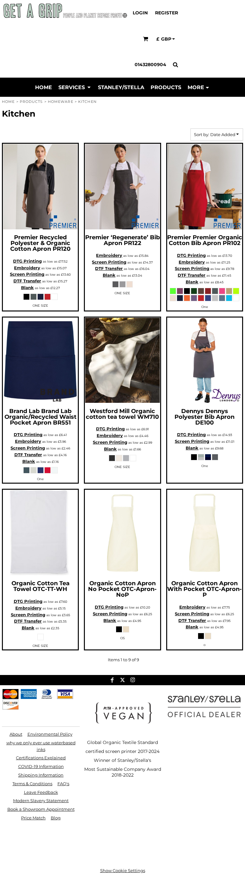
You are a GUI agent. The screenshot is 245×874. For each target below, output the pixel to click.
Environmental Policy (49, 734)
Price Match (33, 817)
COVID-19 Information (41, 766)
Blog (56, 817)
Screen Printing (27, 274)
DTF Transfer (27, 280)
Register (166, 13)
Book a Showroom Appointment (41, 809)
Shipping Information (40, 775)
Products (31, 101)
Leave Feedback (41, 792)
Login (140, 13)
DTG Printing (27, 261)
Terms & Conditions (32, 783)
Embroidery (27, 267)
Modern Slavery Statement (41, 800)
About (16, 734)
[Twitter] (122, 680)
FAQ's (63, 783)
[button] (145, 39)
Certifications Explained (41, 757)
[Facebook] (112, 680)
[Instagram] (132, 680)
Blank (27, 287)
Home (8, 101)
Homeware (60, 101)
